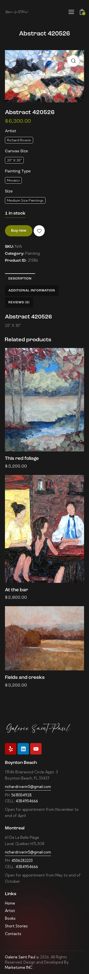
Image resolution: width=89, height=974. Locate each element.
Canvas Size (16, 151)
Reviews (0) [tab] (19, 302)
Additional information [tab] (31, 290)
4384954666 (27, 801)
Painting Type (18, 171)
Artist (10, 131)
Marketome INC (18, 967)
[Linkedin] (23, 748)
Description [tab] (20, 278)
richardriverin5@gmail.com (28, 786)
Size (9, 191)
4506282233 (22, 860)
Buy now (18, 231)
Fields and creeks (25, 677)
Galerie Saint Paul (20, 957)
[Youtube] (36, 748)
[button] (73, 61)
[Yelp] (10, 748)
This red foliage (22, 458)
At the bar (16, 590)
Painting (32, 253)
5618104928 (21, 795)
